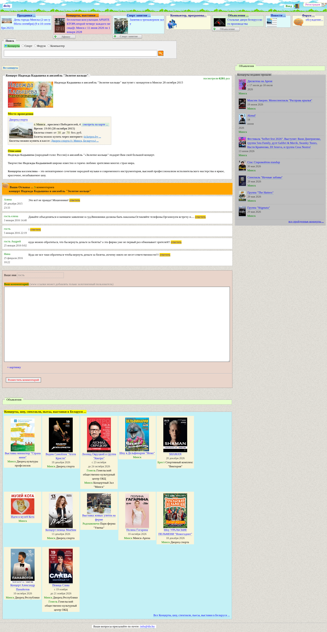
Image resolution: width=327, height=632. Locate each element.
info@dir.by (147, 626)
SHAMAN (175, 454)
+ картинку (14, 367)
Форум (41, 46)
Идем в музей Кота (22, 516)
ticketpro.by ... (92, 136)
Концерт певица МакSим (60, 530)
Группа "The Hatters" (260, 192)
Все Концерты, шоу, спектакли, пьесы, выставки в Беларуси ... (191, 615)
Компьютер (57, 46)
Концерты (13, 46)
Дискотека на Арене (259, 81)
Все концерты (10, 68)
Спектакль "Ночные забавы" (265, 177)
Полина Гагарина (137, 530)
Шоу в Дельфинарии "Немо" (137, 453)
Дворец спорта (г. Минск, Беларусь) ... (75, 140)
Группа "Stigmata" (258, 207)
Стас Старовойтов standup (263, 162)
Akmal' (251, 115)
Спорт (28, 46)
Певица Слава (60, 585)
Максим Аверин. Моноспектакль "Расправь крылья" (279, 100)
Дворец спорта (18, 119)
